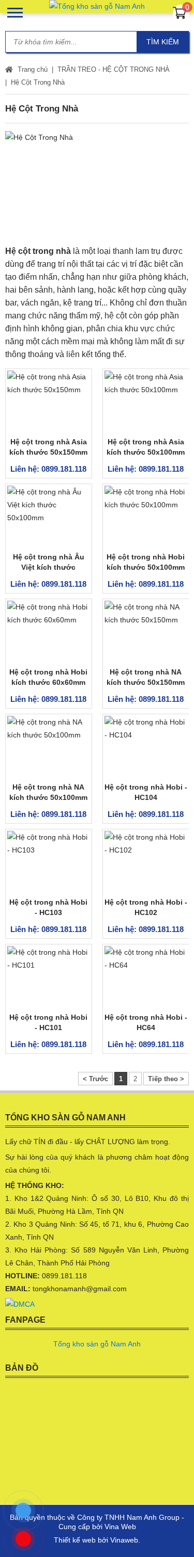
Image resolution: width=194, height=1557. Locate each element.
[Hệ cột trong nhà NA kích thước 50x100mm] (48, 747)
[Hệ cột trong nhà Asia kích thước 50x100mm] (146, 401)
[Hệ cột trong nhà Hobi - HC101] (48, 977)
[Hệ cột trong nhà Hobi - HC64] (146, 977)
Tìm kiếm (162, 42)
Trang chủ (32, 69)
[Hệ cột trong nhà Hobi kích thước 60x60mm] (48, 632)
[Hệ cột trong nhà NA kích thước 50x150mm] (146, 632)
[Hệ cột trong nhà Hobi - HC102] (146, 862)
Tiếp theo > (166, 1079)
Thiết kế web (75, 1540)
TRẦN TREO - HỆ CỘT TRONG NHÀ (113, 69)
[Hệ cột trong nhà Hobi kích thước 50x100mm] (146, 517)
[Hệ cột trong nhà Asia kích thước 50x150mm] (48, 401)
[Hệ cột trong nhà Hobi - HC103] (48, 862)
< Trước (95, 1079)
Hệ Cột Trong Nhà (38, 82)
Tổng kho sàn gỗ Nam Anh (97, 1344)
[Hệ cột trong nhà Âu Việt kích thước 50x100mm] (48, 517)
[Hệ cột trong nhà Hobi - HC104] (146, 747)
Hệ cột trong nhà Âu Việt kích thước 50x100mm (48, 567)
